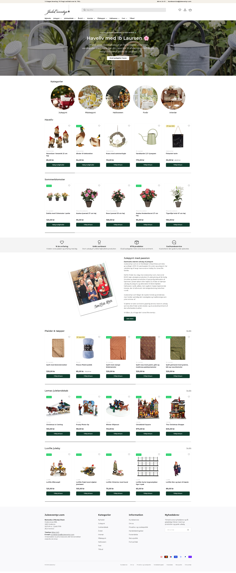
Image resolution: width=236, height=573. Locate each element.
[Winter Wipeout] (118, 408)
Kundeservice (134, 520)
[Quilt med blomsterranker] (58, 348)
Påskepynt (101, 18)
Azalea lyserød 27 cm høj (86, 213)
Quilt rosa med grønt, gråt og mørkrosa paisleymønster (147, 366)
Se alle (188, 331)
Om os (131, 523)
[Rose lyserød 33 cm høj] (118, 196)
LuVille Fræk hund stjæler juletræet (86, 483)
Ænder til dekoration (84, 153)
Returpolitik (133, 538)
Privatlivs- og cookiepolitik (138, 527)
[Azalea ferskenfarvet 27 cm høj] (148, 196)
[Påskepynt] (90, 97)
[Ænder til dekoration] (88, 137)
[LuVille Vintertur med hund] (118, 465)
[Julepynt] (63, 97)
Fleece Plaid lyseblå (84, 365)
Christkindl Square (143, 424)
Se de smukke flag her (118, 63)
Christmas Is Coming (54, 424)
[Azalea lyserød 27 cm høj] (88, 196)
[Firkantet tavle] (178, 137)
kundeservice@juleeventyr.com (179, 1)
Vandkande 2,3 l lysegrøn (146, 153)
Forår (145, 112)
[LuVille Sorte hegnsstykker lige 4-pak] (148, 465)
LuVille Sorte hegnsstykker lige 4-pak (147, 483)
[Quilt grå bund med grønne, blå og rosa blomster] (178, 348)
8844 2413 (55, 532)
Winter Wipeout (112, 424)
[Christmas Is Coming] (58, 408)
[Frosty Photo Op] (88, 408)
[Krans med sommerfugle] (118, 137)
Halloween (113, 18)
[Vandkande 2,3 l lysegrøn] (148, 137)
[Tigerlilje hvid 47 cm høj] (178, 196)
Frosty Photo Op (82, 424)
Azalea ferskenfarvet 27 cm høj (147, 214)
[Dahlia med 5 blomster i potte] (58, 196)
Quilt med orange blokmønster (113, 366)
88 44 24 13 (161, 1)
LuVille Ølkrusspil (53, 482)
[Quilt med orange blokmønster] (118, 348)
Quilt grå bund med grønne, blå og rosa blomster (177, 366)
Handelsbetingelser (136, 531)
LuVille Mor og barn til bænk (177, 482)
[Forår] (145, 97)
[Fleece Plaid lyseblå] (88, 348)
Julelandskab (68, 18)
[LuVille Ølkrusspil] (58, 465)
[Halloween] (118, 97)
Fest (123, 18)
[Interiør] (173, 97)
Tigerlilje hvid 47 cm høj (175, 213)
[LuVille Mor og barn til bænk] (178, 465)
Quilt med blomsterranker (56, 365)
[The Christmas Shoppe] (178, 408)
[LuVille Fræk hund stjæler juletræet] (88, 465)
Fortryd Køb (133, 542)
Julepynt (56, 18)
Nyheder (48, 18)
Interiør (90, 18)
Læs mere (129, 318)
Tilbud (132, 18)
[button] (190, 10)
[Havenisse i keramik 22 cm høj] (58, 137)
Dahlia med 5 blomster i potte (58, 213)
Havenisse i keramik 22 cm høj (56, 155)
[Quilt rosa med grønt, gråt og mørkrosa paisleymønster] (148, 348)
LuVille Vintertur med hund (117, 482)
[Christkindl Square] (148, 408)
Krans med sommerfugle (116, 153)
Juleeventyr (52, 564)
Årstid (80, 18)
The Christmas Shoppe (175, 424)
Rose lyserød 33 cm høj (115, 213)
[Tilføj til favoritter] (69, 126)
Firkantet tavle (172, 153)
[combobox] (123, 10)
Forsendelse (133, 534)
